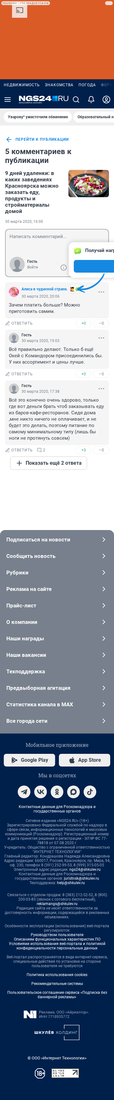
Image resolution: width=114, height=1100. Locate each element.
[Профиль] (106, 99)
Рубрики (17, 572)
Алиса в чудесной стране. (44, 289)
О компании (21, 622)
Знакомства (59, 85)
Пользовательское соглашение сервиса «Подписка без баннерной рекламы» (57, 994)
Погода (87, 85)
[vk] (40, 792)
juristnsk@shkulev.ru (81, 878)
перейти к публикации (42, 139)
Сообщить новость (30, 556)
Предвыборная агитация (38, 688)
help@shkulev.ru (71, 883)
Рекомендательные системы (57, 983)
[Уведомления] (91, 99)
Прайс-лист (21, 605)
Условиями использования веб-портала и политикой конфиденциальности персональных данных (57, 945)
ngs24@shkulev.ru (85, 869)
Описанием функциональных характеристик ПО (57, 939)
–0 (101, 323)
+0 (83, 323)
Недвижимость (22, 85)
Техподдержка (25, 671)
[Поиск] (76, 99)
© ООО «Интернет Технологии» (57, 1058)
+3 (83, 450)
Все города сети (27, 721)
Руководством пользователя (57, 935)
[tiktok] (90, 792)
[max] (73, 792)
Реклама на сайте (29, 589)
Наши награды (25, 638)
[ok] (57, 792)
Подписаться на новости (38, 539)
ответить (22, 323)
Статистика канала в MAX (39, 704)
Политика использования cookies (57, 975)
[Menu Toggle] (7, 99)
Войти (32, 267)
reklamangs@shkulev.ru (57, 904)
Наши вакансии (26, 655)
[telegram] (24, 792)
